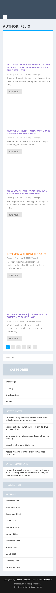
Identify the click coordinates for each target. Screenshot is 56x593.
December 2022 (13, 567)
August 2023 (11, 547)
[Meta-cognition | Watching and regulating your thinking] (28, 173)
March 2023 (11, 554)
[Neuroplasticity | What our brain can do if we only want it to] (28, 113)
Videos (34, 258)
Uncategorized (12, 395)
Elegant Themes (22, 580)
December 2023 (13, 540)
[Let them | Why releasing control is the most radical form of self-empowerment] (28, 47)
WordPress (47, 580)
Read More (14, 91)
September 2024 (13, 514)
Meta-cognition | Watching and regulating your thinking (27, 192)
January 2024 (12, 534)
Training (9, 388)
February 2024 (12, 527)
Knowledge (36, 74)
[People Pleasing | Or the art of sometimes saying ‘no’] (28, 296)
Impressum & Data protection (27, 583)
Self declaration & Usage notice (28, 587)
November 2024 (13, 507)
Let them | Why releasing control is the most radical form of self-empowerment (28, 67)
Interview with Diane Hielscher (26, 254)
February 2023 (12, 560)
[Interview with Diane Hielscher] (28, 236)
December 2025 (13, 500)
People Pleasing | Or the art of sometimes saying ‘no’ (27, 316)
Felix (16, 74)
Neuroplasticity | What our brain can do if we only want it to (28, 132)
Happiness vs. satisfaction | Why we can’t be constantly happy (27, 473)
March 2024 (11, 520)
